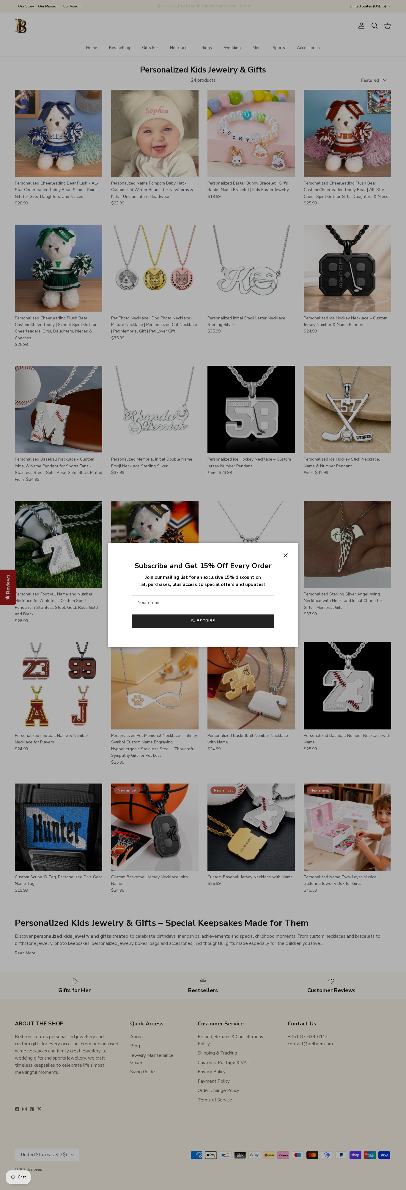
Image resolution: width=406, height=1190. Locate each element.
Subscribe (203, 621)
